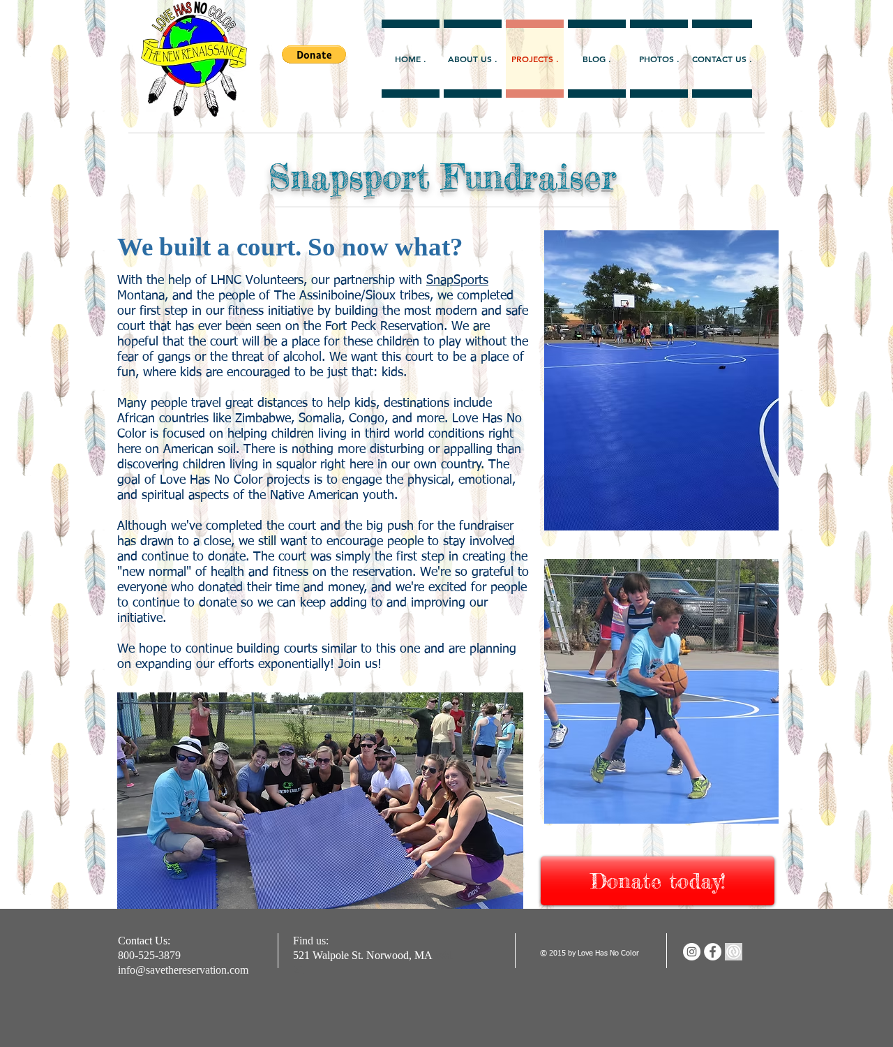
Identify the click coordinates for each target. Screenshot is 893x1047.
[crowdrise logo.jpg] (733, 951)
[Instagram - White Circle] (691, 951)
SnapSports (457, 280)
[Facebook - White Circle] (712, 951)
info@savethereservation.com (183, 970)
